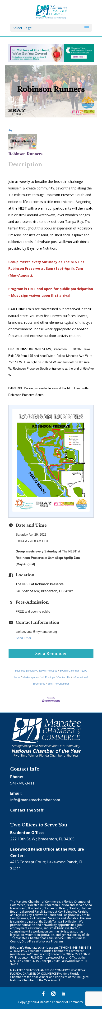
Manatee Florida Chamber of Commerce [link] (57, 951)
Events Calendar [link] (69, 670)
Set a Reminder (51, 653)
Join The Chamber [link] (58, 683)
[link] (51, 11)
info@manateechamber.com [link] (35, 800)
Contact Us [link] (63, 677)
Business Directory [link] (26, 670)
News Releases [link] (48, 670)
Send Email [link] (24, 638)
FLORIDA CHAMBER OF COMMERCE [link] (33, 974)
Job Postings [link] (47, 677)
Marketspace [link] (30, 677)
